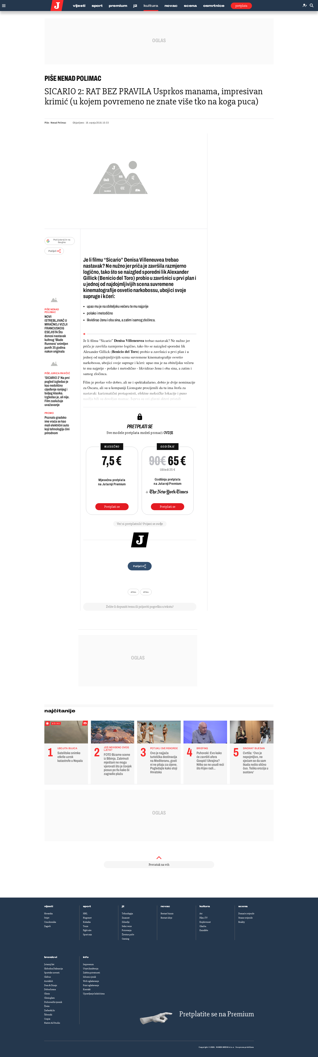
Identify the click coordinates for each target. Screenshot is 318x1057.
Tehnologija (127, 913)
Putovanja (126, 930)
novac (165, 906)
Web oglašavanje (91, 981)
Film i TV (203, 917)
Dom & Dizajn (50, 985)
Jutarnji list (49, 964)
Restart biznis (167, 913)
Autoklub (48, 981)
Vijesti (79, 6)
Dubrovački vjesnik (53, 1002)
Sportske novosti (51, 972)
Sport (97, 6)
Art (200, 913)
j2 (123, 906)
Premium (118, 6)
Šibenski (48, 1014)
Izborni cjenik (89, 976)
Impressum (88, 964)
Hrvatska (48, 913)
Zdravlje (126, 922)
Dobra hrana (50, 989)
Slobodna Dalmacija (53, 968)
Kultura (151, 6)
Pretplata (241, 6)
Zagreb (47, 926)
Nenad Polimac (58, 122)
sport (87, 906)
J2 (135, 6)
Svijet (46, 917)
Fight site (87, 930)
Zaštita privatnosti (91, 972)
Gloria (47, 993)
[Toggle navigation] (3, 5)
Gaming (125, 938)
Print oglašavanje (91, 985)
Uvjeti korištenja (90, 968)
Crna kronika (50, 922)
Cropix (47, 1018)
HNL (85, 913)
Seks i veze (127, 926)
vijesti (48, 906)
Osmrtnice (214, 6)
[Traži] (311, 5)
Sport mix (87, 934)
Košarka (87, 922)
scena (243, 906)
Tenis (85, 926)
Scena (190, 6)
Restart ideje (166, 917)
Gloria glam (49, 997)
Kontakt (87, 989)
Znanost (126, 917)
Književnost (205, 922)
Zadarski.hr (49, 1010)
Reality (241, 922)
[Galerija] (120, 176)
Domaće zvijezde (246, 913)
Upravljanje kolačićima (94, 993)
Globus (47, 976)
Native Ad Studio (52, 1022)
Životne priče (128, 934)
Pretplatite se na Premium (216, 1014)
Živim (47, 1006)
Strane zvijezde (245, 917)
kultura (204, 906)
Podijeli (52, 251)
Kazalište (203, 930)
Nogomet (87, 917)
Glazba (202, 926)
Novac (171, 6)
